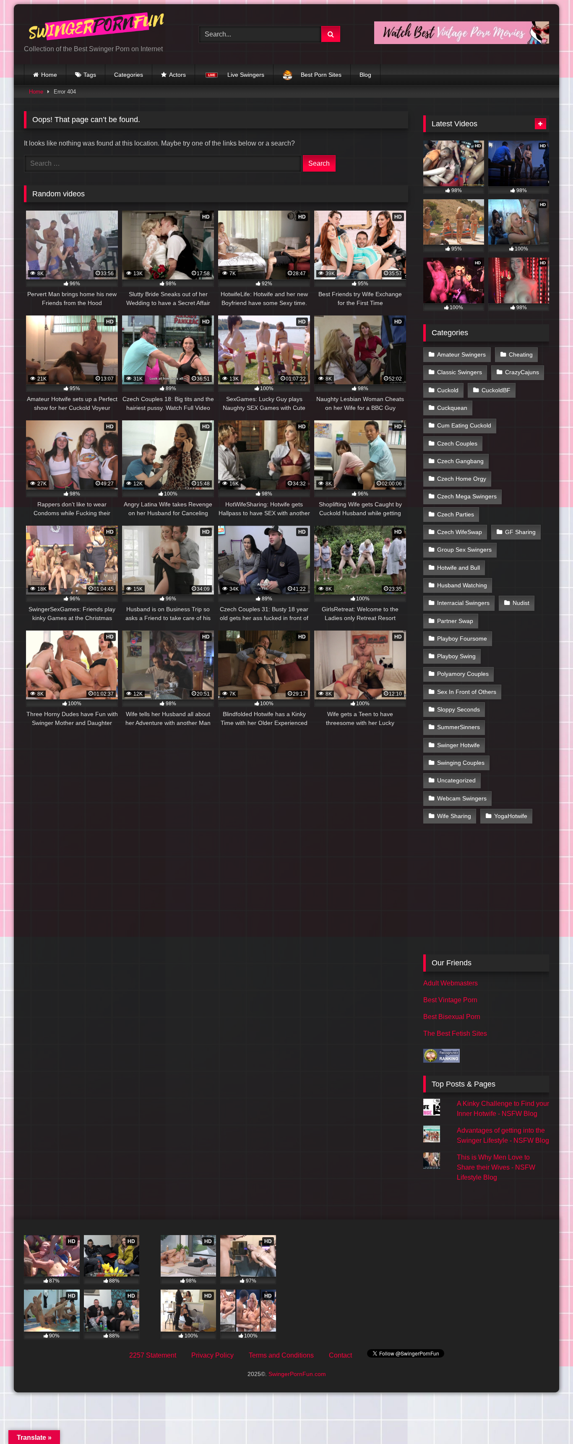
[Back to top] (547, 1419)
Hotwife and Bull (458, 567)
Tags (89, 74)
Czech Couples (457, 443)
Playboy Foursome (462, 638)
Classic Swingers (459, 372)
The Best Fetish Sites (455, 1033)
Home (49, 74)
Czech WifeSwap (459, 532)
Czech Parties (455, 514)
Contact (340, 1355)
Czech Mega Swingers (467, 496)
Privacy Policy (212, 1355)
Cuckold (447, 390)
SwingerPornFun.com (297, 1374)
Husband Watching (462, 585)
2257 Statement (152, 1355)
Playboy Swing (456, 656)
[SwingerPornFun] (97, 27)
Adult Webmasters (450, 983)
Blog (365, 74)
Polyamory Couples (463, 673)
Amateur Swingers (461, 354)
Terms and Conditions (281, 1355)
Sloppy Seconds (458, 709)
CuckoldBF (496, 390)
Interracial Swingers (463, 602)
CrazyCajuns (522, 372)
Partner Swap (455, 621)
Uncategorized (456, 780)
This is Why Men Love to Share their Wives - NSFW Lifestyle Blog (496, 1167)
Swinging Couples (460, 762)
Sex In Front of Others (466, 691)
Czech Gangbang (460, 461)
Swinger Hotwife (458, 745)
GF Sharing (520, 532)
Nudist (521, 602)
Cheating (521, 354)
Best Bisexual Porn (451, 1016)
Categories (128, 74)
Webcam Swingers (462, 798)
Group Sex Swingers (464, 549)
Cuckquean (452, 407)
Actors (177, 74)
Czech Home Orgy (461, 478)
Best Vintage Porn (450, 1000)
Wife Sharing (454, 816)
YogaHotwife (510, 816)
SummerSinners (458, 727)
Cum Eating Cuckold (464, 425)
